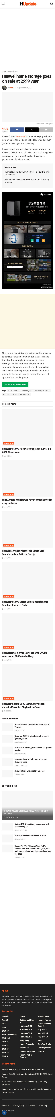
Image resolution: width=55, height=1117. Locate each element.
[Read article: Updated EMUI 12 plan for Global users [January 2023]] (7, 739)
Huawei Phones (44, 1020)
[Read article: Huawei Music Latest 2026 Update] (7, 773)
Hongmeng (25, 1040)
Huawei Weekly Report (44, 1025)
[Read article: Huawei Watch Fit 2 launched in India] (7, 838)
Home (4, 71)
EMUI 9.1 (5, 1056)
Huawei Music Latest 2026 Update (29, 771)
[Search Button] (51, 4)
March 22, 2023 (20, 754)
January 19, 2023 (21, 742)
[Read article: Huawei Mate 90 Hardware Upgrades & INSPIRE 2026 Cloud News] (27, 427)
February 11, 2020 (21, 765)
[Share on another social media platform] (46, 129)
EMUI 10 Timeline (9, 1034)
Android (5, 1016)
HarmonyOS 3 (26, 1030)
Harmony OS (13, 391)
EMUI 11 (5, 1042)
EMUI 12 (5, 1045)
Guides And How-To (27, 1021)
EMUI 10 (5, 1031)
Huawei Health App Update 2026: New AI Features (23, 1069)
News (40, 1040)
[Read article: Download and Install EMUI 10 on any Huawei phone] (7, 762)
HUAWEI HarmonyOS (21, 395)
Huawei (6, 395)
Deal (4, 1024)
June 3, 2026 (7, 507)
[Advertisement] (27, 38)
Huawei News (13, 71)
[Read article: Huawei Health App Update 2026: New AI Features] (7, 727)
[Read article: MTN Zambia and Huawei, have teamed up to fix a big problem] (27, 478)
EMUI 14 (5, 1053)
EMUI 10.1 (6, 1038)
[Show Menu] (3, 4)
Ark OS (5, 1020)
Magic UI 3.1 (43, 1033)
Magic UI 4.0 (43, 1037)
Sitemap (32, 1106)
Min (11, 88)
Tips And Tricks (44, 1044)
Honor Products (27, 1044)
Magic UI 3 (42, 1030)
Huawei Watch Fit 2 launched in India (30, 836)
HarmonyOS (21, 136)
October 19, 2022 (21, 830)
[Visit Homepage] (27, 4)
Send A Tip (43, 1106)
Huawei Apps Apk (27, 1051)
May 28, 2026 (7, 711)
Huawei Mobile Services (26, 1056)
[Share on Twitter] (32, 129)
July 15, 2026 (20, 731)
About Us (5, 1106)
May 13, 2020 (20, 857)
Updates (41, 1051)
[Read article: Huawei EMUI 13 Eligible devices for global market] (7, 750)
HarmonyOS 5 (26, 1037)
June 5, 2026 (7, 456)
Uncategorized (44, 1048)
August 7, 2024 (20, 839)
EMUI (4, 1027)
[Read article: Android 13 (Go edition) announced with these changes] (7, 826)
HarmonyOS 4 (26, 1033)
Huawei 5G (24, 1048)
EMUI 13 (5, 1049)
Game (22, 1016)
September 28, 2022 (25, 88)
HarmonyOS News (42, 391)
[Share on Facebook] (17, 129)
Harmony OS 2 (26, 1026)
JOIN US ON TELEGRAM (15, 384)
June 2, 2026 (7, 558)
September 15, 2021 (11, 817)
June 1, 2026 (7, 660)
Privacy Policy (18, 1106)
